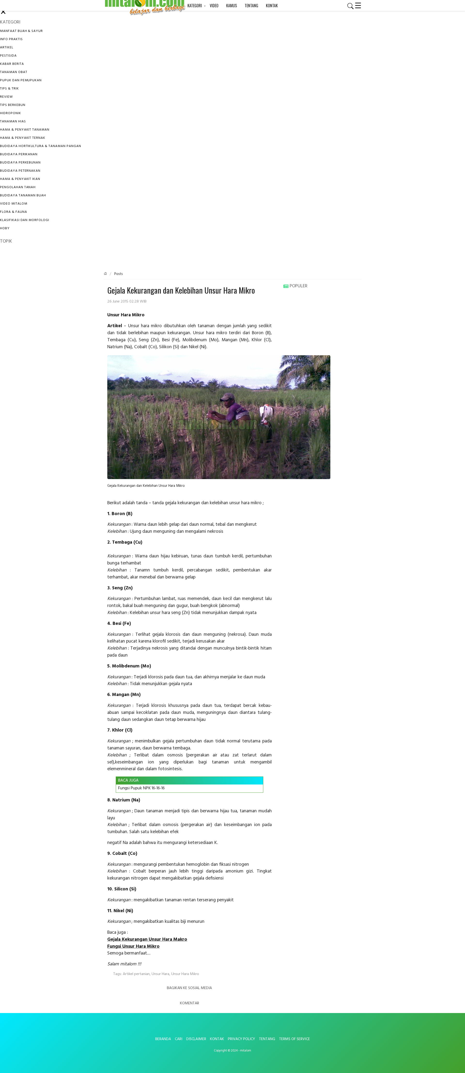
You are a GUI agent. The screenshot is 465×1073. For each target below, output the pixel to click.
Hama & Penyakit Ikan (20, 179)
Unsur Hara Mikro (185, 974)
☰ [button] (358, 5)
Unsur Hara (160, 974)
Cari (178, 1039)
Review (6, 97)
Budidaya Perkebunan (20, 162)
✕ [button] (3, 12)
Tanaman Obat (13, 72)
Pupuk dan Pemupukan (21, 80)
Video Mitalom (13, 204)
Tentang (267, 1039)
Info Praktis (11, 39)
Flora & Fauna (13, 212)
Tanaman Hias (13, 121)
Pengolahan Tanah (18, 187)
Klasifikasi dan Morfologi (24, 220)
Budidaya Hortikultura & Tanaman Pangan (40, 146)
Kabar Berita (12, 64)
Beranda (163, 1039)
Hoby (5, 228)
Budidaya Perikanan (19, 154)
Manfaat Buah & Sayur (21, 31)
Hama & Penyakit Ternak (22, 138)
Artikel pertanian (136, 974)
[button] (348, 6)
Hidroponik (10, 113)
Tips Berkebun (12, 105)
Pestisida (8, 56)
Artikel (6, 47)
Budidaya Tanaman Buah (23, 195)
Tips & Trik (9, 88)
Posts (118, 274)
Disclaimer (196, 1039)
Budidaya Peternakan (20, 171)
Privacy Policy (241, 1039)
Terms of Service (294, 1039)
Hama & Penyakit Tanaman (24, 130)
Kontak (217, 1039)
